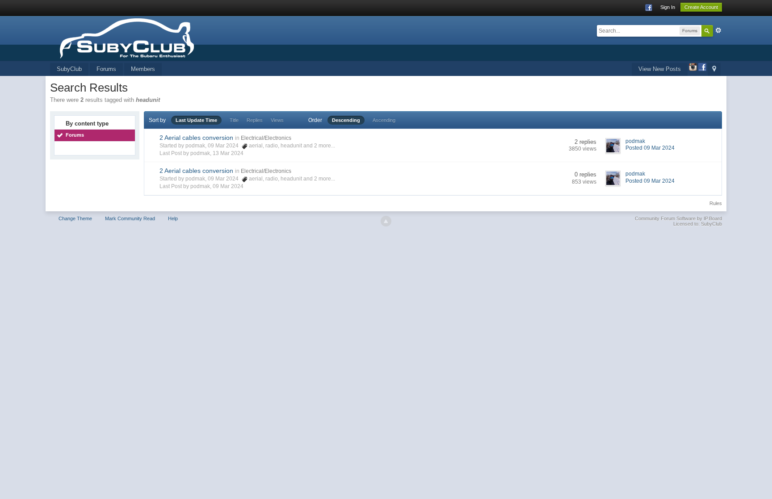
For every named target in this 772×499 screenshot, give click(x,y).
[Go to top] (386, 221)
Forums (106, 69)
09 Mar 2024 (228, 186)
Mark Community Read (130, 218)
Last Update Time (196, 120)
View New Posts (659, 69)
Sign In (667, 7)
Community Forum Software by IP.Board (678, 218)
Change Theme (75, 218)
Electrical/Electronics (266, 138)
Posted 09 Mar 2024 (650, 148)
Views (277, 120)
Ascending (384, 120)
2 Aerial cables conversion (196, 137)
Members (143, 69)
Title (234, 120)
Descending (346, 120)
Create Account (701, 7)
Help (173, 218)
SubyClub (69, 69)
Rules (715, 203)
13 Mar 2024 (228, 153)
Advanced (718, 30)
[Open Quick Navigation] (714, 69)
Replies (255, 120)
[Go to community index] (154, 37)
